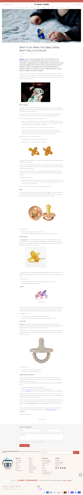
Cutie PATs (22, 324)
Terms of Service (5, 486)
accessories (22, 411)
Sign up (76, 452)
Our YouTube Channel (59, 462)
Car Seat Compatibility (46, 460)
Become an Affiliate (58, 463)
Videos (43, 467)
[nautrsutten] (35, 267)
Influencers (57, 465)
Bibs (48, 192)
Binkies (21, 59)
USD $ (38, 486)
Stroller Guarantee (32, 468)
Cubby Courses (45, 463)
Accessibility (31, 472)
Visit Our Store (8, 469)
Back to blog (42, 419)
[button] (74, 4)
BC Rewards (31, 465)
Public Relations (19, 470)
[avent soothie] (41, 300)
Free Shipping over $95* (8, 4)
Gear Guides (44, 470)
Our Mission (18, 467)
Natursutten (24, 239)
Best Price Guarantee (33, 467)
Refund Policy (18, 486)
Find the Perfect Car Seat (46, 472)
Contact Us (31, 460)
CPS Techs (44, 468)
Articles (43, 465)
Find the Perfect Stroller (46, 473)
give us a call (32, 403)
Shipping (30, 463)
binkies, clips (49, 409)
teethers (54, 409)
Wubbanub (28, 391)
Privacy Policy (11, 486)
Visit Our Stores (19, 462)
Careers (17, 463)
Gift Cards (31, 470)
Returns (30, 462)
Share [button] (22, 56)
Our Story (17, 465)
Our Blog (57, 460)
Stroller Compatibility (46, 462)
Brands (17, 468)
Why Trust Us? (18, 460)
